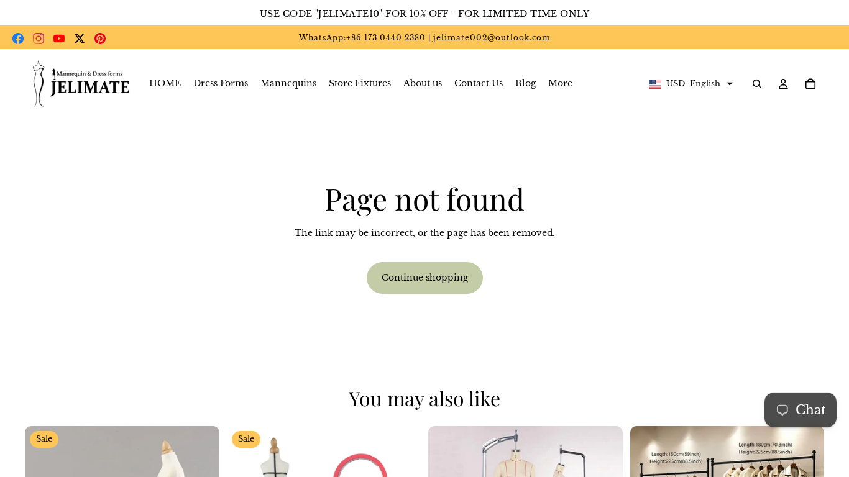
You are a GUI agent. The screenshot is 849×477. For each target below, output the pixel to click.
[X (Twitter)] (79, 38)
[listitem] (560, 84)
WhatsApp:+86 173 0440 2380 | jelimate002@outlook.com (425, 37)
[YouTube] (59, 38)
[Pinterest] (100, 38)
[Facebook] (18, 38)
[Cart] (810, 84)
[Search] (757, 84)
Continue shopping (425, 277)
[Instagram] (38, 38)
